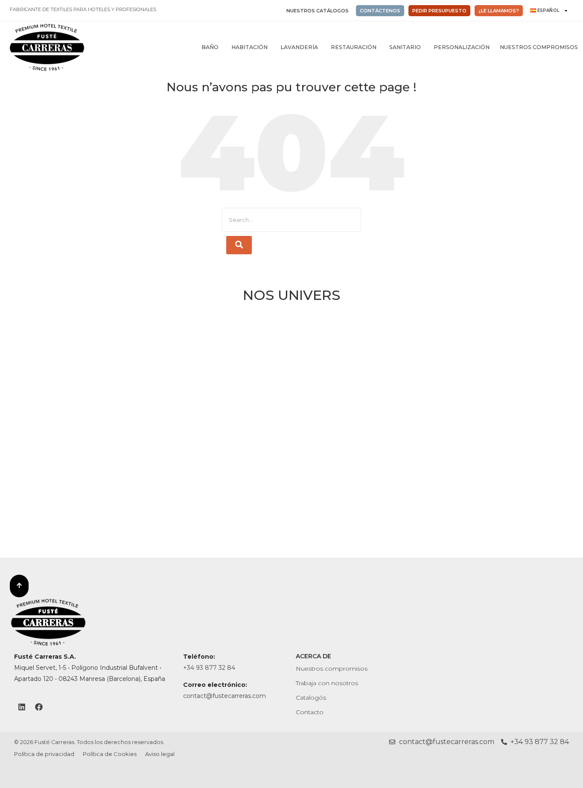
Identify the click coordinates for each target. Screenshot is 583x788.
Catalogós (311, 697)
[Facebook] (39, 707)
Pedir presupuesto (439, 11)
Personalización (462, 47)
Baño (210, 47)
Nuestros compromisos (539, 47)
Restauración (353, 47)
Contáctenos (380, 11)
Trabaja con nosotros (327, 683)
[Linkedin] (21, 707)
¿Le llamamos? (498, 11)
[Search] (239, 245)
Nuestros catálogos (317, 11)
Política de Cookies (110, 753)
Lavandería (299, 47)
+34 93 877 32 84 (209, 668)
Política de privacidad (44, 753)
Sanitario (405, 47)
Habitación (249, 47)
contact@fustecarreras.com (224, 696)
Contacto (310, 712)
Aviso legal (160, 753)
